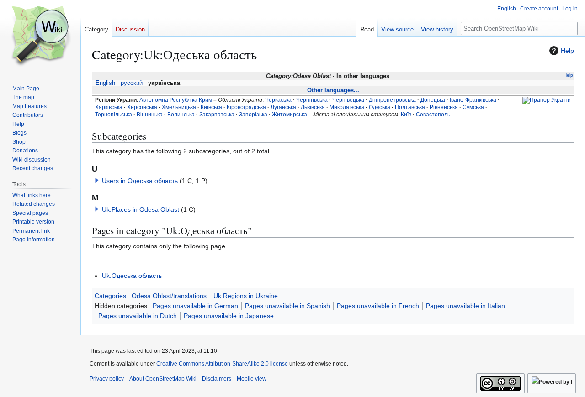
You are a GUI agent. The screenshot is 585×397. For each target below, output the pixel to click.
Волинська (181, 114)
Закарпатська (216, 114)
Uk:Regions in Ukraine (245, 295)
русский (131, 83)
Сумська (473, 107)
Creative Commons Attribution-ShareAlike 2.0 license (222, 363)
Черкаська (278, 100)
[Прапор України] (546, 100)
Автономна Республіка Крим (175, 100)
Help (567, 50)
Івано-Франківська (473, 100)
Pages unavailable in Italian (465, 305)
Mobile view (251, 379)
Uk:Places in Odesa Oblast (140, 209)
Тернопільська (113, 114)
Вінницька (150, 114)
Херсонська (142, 107)
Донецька (432, 100)
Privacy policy (107, 379)
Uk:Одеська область (132, 275)
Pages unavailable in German (195, 305)
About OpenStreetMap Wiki (163, 379)
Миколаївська (347, 107)
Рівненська (444, 107)
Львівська (313, 107)
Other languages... (333, 90)
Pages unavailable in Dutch (137, 315)
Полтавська (410, 107)
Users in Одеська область (140, 180)
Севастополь (433, 114)
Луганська (283, 107)
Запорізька (253, 114)
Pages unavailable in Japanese (229, 315)
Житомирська (289, 114)
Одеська (379, 107)
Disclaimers (216, 379)
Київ (406, 114)
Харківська (108, 107)
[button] (97, 180)
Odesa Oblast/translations (169, 295)
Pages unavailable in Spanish (287, 305)
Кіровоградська (246, 107)
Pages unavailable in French (378, 305)
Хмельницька (179, 107)
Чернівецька (348, 100)
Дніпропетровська (392, 100)
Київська (211, 107)
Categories (110, 295)
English (105, 83)
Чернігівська (312, 100)
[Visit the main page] (40, 36)
